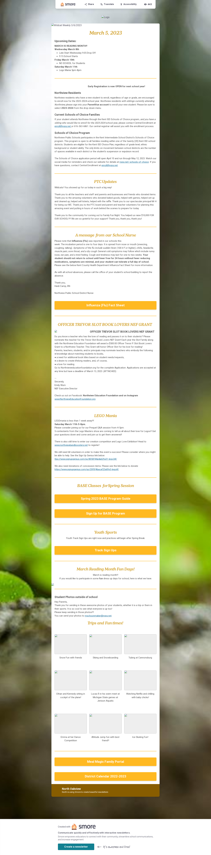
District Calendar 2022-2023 (105, 776)
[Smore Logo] (68, 4)
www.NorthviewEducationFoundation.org (75, 399)
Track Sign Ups (105, 550)
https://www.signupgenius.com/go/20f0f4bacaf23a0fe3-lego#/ (87, 469)
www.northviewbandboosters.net (71, 445)
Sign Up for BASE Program (105, 513)
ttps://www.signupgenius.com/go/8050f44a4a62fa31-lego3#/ (86, 459)
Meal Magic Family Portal (105, 762)
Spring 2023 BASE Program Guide (105, 498)
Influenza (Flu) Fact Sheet (105, 305)
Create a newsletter (76, 846)
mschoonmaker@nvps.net (98, 615)
